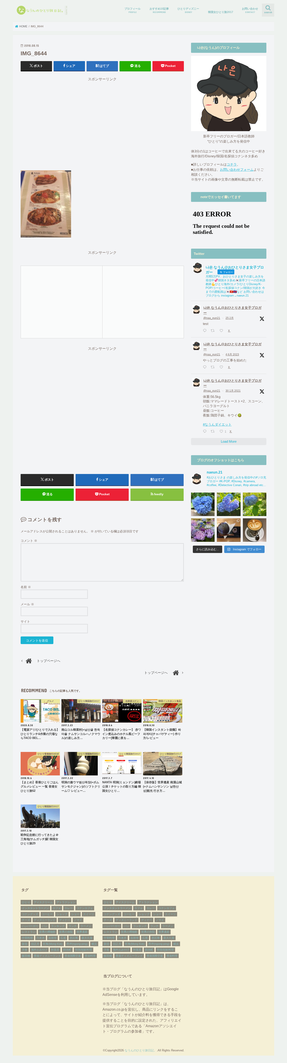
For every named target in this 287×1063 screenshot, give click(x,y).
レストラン (28, 931)
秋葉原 (55, 949)
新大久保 (87, 937)
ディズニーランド (44, 920)
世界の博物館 (47, 931)
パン (44, 926)
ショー (75, 914)
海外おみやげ (39, 949)
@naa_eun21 (211, 318)
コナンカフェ (85, 908)
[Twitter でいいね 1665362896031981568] (222, 367)
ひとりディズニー (188, 10)
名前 (26, 587)
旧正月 (35, 944)
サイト (25, 621)
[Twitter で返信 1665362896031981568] (206, 367)
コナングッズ (30, 914)
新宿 (24, 944)
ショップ (62, 914)
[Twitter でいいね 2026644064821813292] (222, 331)
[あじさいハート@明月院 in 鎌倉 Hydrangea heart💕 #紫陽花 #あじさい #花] (254, 504)
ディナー (64, 920)
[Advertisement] (102, 126)
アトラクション (66, 902)
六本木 (41, 937)
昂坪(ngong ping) (77, 944)
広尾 (63, 937)
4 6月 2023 (232, 354)
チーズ (26, 920)
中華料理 (27, 937)
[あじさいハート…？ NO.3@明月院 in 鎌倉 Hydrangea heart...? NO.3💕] (203, 504)
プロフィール (132, 10)
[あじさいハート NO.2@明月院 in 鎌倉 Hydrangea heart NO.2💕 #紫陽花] (228, 504)
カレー (69, 908)
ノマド (78, 920)
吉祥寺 (52, 937)
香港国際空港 (73, 955)
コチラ (232, 164)
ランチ (73, 926)
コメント (29, 540)
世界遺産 (82, 931)
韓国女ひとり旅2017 (220, 12)
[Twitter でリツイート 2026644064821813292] (214, 331)
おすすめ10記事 (159, 10)
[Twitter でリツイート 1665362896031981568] (214, 367)
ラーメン (85, 926)
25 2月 (230, 318)
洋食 (24, 949)
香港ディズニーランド (47, 955)
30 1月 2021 (233, 390)
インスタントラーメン (35, 908)
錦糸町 (67, 949)
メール (27, 604)
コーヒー (47, 914)
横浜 (94, 944)
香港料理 (90, 955)
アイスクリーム (43, 902)
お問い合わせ (250, 10)
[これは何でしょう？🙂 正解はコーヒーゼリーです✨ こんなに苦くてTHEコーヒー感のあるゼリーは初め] (228, 530)
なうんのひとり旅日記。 (141, 1050)
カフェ (57, 908)
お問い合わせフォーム (237, 169)
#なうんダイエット (217, 424)
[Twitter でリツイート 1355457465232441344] (214, 432)
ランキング (58, 926)
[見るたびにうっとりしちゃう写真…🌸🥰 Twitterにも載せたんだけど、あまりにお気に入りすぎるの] (203, 530)
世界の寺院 (66, 931)
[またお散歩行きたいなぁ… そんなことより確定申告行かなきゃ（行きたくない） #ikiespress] (254, 530)
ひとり (26, 902)
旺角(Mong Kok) (53, 944)
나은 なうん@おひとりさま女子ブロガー (232, 310)
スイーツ (88, 914)
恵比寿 (74, 937)
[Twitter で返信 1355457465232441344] (206, 432)
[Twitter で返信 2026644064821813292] (206, 331)
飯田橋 (26, 955)
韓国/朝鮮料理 (83, 949)
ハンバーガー (30, 926)
